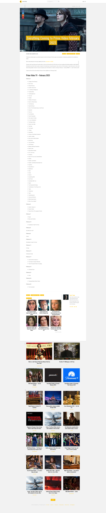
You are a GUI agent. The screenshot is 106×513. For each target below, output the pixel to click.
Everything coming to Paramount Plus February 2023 (71, 384)
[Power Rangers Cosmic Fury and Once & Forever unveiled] (71, 440)
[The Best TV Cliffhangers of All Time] (67, 351)
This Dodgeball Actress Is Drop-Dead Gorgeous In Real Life (43, 329)
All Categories (72, 504)
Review (29, 434)
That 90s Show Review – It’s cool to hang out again (34, 471)
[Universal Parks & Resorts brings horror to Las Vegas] (53, 483)
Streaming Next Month (71, 53)
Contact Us (56, 504)
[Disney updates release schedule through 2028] (53, 398)
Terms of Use (67, 504)
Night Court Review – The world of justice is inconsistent (71, 471)
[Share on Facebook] (23, 11)
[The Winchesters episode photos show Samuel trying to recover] (71, 419)
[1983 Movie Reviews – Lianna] (71, 483)
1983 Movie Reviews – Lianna (71, 491)
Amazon (64, 53)
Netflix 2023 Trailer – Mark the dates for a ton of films (53, 471)
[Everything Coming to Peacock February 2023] (53, 375)
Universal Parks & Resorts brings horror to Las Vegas (53, 492)
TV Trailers (53, 451)
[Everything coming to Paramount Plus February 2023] (71, 375)
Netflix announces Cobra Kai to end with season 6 (53, 448)
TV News (77, 53)
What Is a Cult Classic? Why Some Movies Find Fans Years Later (39, 362)
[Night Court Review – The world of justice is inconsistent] (71, 462)
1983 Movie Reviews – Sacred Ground (34, 384)
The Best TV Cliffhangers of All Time (66, 361)
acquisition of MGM (49, 61)
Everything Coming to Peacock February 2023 (53, 384)
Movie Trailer (30, 413)
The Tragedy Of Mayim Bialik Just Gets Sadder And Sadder (31, 313)
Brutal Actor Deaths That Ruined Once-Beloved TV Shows (31, 329)
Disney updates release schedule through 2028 (53, 406)
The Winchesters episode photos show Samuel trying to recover (71, 427)
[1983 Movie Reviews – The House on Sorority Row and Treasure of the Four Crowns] (34, 440)
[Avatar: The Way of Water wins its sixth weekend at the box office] (53, 419)
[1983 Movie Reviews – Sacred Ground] (34, 375)
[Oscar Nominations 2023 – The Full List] (71, 398)
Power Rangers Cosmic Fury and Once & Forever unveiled (71, 448)
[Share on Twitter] (23, 13)
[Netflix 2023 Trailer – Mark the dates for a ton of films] (53, 462)
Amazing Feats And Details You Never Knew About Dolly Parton (56, 329)
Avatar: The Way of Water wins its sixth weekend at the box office (53, 427)
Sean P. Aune (72, 295)
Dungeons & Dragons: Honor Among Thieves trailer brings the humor (34, 427)
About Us (52, 504)
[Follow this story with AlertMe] (23, 18)
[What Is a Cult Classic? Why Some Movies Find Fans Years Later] (39, 351)
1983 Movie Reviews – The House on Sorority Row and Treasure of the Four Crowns (34, 449)
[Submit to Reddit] (23, 15)
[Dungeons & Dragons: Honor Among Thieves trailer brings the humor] (34, 419)
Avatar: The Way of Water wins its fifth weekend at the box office (34, 492)
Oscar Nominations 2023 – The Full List (71, 406)
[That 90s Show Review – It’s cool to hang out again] (34, 462)
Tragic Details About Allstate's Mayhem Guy (43, 312)
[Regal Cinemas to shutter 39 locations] (34, 398)
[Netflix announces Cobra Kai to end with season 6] (53, 440)
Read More (71, 306)
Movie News (34, 409)
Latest (53, 499)
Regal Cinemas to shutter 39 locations (35, 406)
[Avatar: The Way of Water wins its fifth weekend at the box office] (34, 483)
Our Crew (47, 504)
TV (66, 364)
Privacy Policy (61, 504)
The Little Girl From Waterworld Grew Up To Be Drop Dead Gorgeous (56, 313)
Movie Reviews (34, 451)
